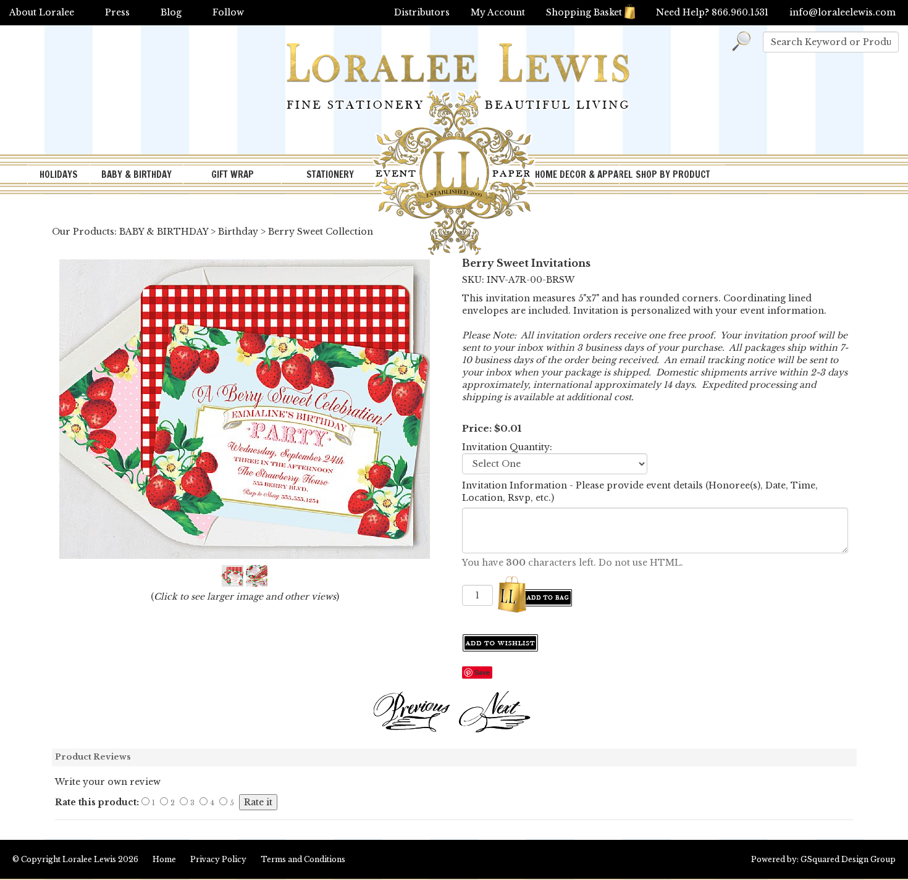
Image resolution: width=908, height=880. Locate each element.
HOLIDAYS (59, 174)
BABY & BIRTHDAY (136, 174)
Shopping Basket (584, 12)
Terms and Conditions (303, 859)
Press (117, 12)
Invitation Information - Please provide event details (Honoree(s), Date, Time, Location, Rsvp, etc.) (640, 491)
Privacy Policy (218, 859)
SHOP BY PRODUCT (673, 174)
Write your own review (108, 781)
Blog (171, 12)
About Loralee (41, 12)
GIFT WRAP (232, 174)
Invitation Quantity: (507, 447)
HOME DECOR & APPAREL (577, 174)
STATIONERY (330, 174)
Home (164, 859)
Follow (228, 12)
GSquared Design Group (848, 859)
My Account (498, 12)
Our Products (83, 231)
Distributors (422, 12)
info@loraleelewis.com (842, 12)
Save (482, 672)
